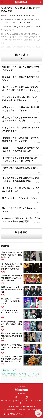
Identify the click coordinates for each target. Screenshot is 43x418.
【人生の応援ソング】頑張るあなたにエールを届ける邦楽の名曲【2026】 (21, 180)
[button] (38, 413)
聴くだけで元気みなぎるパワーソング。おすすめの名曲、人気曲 (21, 119)
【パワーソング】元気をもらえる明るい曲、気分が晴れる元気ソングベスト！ (21, 89)
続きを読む (21, 56)
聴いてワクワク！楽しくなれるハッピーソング (21, 210)
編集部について (7, 401)
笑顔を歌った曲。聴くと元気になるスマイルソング (21, 69)
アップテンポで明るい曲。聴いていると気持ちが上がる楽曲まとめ (21, 99)
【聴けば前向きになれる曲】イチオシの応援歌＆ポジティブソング (21, 140)
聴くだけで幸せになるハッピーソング (21, 200)
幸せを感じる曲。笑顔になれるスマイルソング (21, 79)
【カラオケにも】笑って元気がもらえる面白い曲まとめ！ (21, 190)
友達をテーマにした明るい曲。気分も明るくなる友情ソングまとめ (21, 109)
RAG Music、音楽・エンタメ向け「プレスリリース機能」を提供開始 (21, 220)
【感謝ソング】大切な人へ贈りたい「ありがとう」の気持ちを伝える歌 (21, 150)
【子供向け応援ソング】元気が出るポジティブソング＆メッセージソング (21, 160)
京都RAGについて (20, 401)
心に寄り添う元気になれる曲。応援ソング (21, 170)
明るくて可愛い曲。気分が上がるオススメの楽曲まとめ (21, 129)
